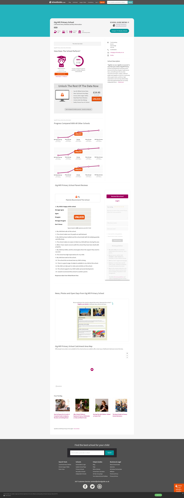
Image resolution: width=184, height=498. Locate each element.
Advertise (112, 467)
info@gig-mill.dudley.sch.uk (117, 52)
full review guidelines (118, 277)
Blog (94, 464)
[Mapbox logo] (58, 386)
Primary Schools (80, 469)
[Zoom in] (127, 353)
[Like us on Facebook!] (85, 486)
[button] (31, 495)
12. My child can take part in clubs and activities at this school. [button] (73, 266)
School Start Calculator (99, 471)
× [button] (182, 493)
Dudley (112, 55)
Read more (121, 82)
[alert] (92, 495)
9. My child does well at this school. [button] (65, 257)
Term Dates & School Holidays (100, 476)
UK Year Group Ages (98, 474)
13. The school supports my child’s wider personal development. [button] (74, 269)
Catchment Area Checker (65, 464)
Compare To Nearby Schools (119, 31)
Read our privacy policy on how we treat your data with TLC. (45, 493)
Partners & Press (114, 474)
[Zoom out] (127, 355)
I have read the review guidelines (115, 234)
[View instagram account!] (99, 486)
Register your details (83, 304)
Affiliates (112, 471)
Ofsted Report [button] (59, 76)
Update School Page (81, 467)
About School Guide (115, 464)
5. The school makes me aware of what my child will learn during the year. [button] (77, 242)
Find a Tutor (62, 469)
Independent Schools (81, 474)
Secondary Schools (80, 471)
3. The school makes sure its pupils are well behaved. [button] (71, 234)
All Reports (64, 76)
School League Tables (64, 467)
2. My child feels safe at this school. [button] (65, 231)
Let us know (76, 428)
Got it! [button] (158, 495)
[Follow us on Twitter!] (92, 486)
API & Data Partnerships (116, 469)
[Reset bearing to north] (127, 357)
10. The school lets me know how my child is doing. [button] (70, 260)
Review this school (117, 196)
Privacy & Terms (114, 476)
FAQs (94, 467)
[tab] (77, 206)
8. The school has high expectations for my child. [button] (69, 254)
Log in (117, 201)
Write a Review (96, 469)
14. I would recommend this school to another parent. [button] (71, 272)
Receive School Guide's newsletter (115, 236)
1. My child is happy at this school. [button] (65, 206)
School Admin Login (81, 464)
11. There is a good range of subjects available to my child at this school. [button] (76, 263)
